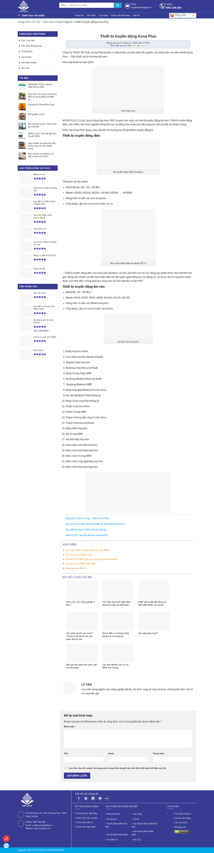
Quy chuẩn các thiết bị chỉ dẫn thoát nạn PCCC (41, 155)
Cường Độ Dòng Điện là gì (41, 104)
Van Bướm (112, 819)
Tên (66, 753)
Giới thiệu (91, 15)
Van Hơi (25, 68)
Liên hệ (136, 15)
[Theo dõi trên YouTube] (100, 798)
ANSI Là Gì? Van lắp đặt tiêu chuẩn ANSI (42, 134)
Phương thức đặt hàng (86, 813)
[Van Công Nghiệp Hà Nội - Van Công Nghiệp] (37, 6)
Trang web (158, 753)
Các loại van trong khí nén (79, 554)
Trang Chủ (23, 22)
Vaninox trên (125, 45)
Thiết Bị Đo (26, 51)
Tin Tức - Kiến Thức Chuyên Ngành (52, 22)
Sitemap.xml (180, 827)
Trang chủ (79, 15)
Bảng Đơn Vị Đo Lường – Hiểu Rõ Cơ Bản (40, 85)
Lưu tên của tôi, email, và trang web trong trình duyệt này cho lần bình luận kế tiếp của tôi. (117, 768)
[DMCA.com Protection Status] (182, 831)
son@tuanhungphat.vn (42, 825)
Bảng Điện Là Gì (36, 114)
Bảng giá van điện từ (76, 568)
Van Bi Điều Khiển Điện (117, 834)
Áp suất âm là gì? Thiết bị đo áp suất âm (42, 125)
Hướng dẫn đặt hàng (120, 15)
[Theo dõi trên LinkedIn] (93, 798)
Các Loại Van (28, 40)
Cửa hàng (103, 15)
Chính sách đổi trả (84, 822)
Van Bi (136, 819)
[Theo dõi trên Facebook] (79, 798)
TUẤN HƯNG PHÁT (55, 850)
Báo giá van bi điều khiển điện (81, 563)
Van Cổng (137, 814)
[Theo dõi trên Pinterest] (86, 798)
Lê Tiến (146, 43)
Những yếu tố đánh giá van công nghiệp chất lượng (91, 559)
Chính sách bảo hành (85, 827)
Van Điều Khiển (29, 62)
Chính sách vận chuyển (86, 818)
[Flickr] (107, 798)
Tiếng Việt (180, 15)
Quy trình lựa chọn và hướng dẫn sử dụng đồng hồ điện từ (42, 97)
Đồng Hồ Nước (114, 814)
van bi (110, 203)
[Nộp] (118, 5)
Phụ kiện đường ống (31, 46)
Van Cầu (137, 839)
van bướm (26, 57)
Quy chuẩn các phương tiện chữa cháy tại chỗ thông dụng (42, 146)
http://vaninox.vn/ (42, 828)
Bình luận (70, 726)
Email (111, 753)
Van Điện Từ (112, 839)
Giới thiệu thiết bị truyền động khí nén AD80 (87, 550)
